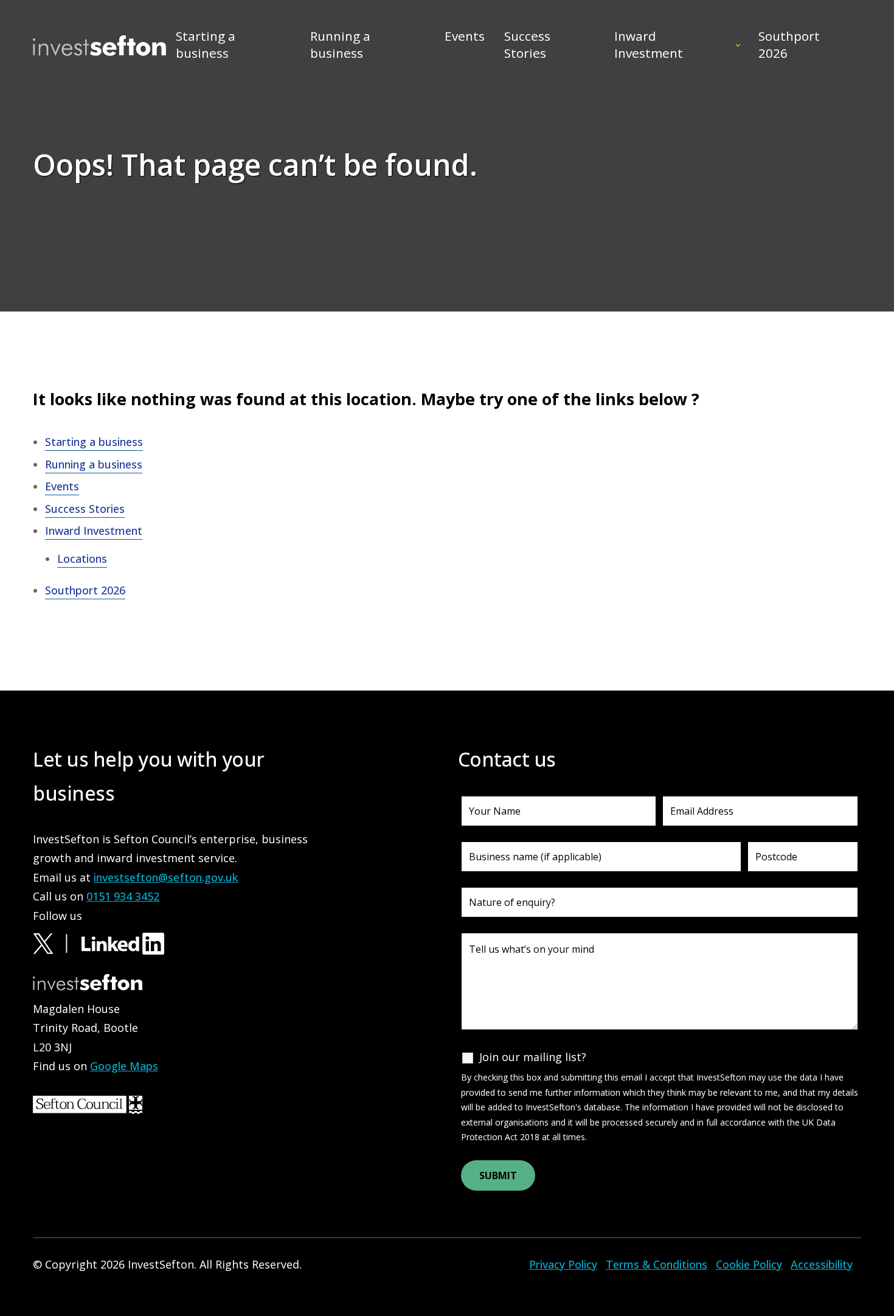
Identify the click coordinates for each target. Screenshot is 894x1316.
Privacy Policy (563, 1264)
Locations (82, 558)
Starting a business (205, 44)
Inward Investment (648, 44)
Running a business (340, 44)
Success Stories (527, 44)
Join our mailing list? (532, 1057)
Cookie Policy (749, 1264)
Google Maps (124, 1066)
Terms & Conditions (656, 1264)
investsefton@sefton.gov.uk (166, 877)
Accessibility (822, 1264)
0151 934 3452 (122, 896)
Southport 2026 (789, 44)
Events (465, 35)
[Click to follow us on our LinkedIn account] (122, 942)
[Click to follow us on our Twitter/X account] (55, 942)
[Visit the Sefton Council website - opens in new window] (87, 1103)
